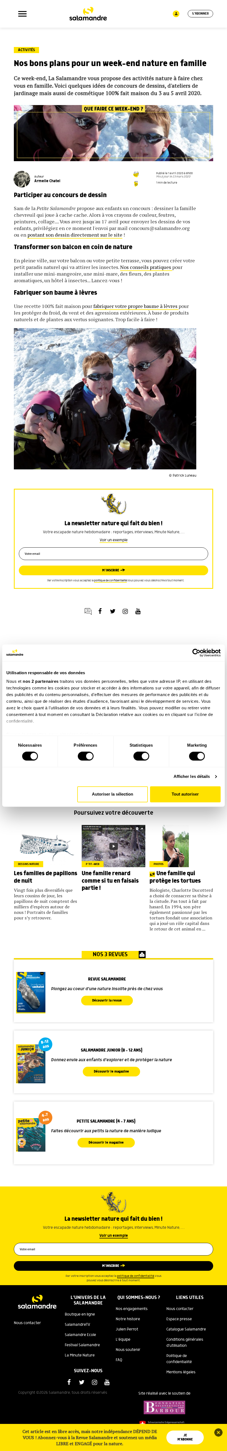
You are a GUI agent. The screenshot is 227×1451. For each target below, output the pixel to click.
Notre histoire (128, 1319)
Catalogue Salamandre (186, 1329)
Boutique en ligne (80, 1314)
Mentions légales (180, 1372)
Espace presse (179, 1319)
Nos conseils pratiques (146, 267)
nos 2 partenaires (41, 681)
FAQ (119, 1360)
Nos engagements (132, 1309)
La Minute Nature (80, 1355)
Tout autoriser (185, 794)
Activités (26, 50)
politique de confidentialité (110, 580)
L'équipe (123, 1339)
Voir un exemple (114, 540)
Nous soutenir (128, 1350)
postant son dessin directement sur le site (74, 234)
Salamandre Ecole (80, 1335)
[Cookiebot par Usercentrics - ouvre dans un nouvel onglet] (196, 653)
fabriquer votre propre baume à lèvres (136, 306)
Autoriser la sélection (112, 794)
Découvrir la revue (107, 1000)
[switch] (86, 756)
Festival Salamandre (82, 1345)
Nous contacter (27, 1323)
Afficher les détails (192, 776)
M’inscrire (110, 570)
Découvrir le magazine (111, 1072)
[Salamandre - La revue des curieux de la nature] (88, 14)
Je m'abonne (185, 1437)
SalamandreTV (77, 1324)
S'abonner (200, 14)
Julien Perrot (127, 1329)
